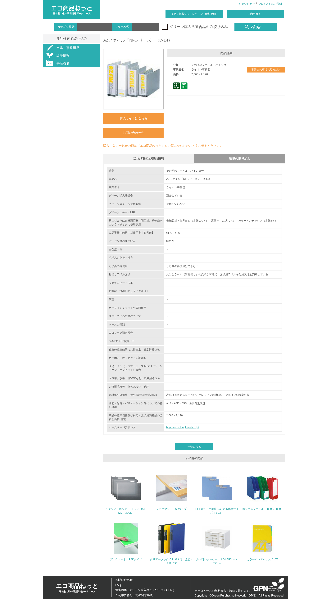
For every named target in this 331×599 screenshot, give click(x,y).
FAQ (118, 585)
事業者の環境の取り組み (266, 69)
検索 (256, 26)
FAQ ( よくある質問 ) (271, 3)
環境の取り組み (240, 158)
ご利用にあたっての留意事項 (134, 595)
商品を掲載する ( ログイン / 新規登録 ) (194, 13)
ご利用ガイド (255, 13)
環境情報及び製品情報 (149, 158)
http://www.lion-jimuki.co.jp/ (182, 427)
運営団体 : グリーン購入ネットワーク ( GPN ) (144, 590)
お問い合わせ (247, 3)
